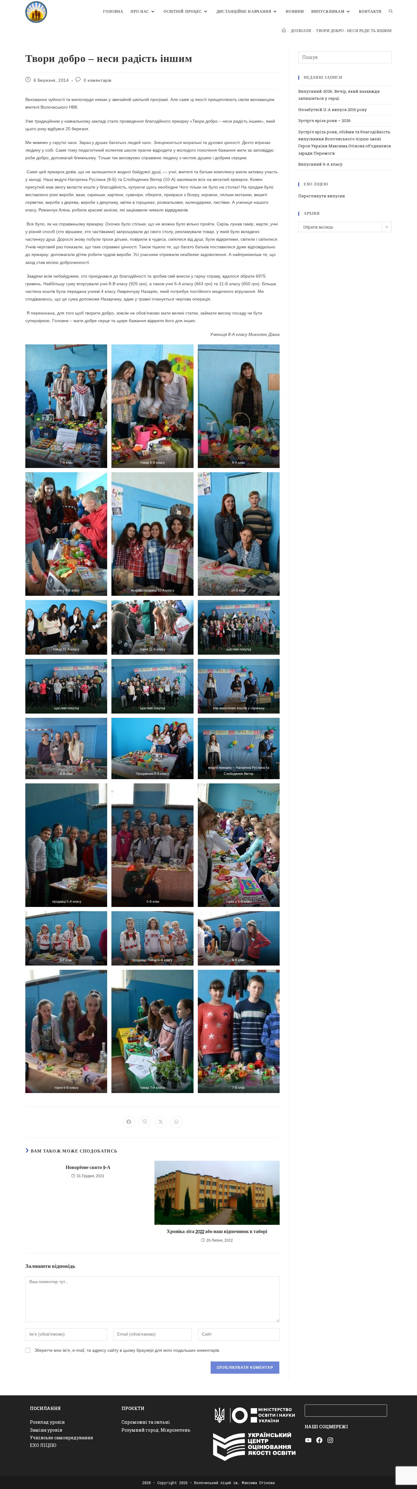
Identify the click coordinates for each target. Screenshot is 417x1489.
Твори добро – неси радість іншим (354, 30)
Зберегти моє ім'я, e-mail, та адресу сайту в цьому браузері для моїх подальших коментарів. (127, 1350)
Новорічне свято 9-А (88, 1168)
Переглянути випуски (321, 196)
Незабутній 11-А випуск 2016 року (332, 109)
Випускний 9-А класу (320, 164)
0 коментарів (97, 80)
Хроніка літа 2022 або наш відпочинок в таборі (217, 1232)
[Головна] (284, 30)
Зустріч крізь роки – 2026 (324, 120)
